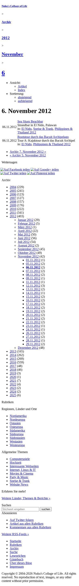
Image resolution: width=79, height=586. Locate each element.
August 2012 (26, 245)
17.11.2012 (33, 304)
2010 (13, 209)
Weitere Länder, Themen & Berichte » (26, 498)
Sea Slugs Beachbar (30, 121)
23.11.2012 (33, 325)
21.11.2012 (33, 318)
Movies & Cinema (21, 473)
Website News (19, 484)
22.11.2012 (33, 322)
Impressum (17, 566)
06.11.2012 (33, 267)
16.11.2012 (33, 300)
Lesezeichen (18, 555)
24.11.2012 (33, 329)
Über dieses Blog (21, 563)
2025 (13, 395)
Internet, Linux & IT (23, 470)
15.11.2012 (33, 296)
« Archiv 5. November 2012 (28, 155)
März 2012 (25, 227)
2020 (13, 377)
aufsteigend (25, 101)
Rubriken (16, 544)
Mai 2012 (24, 234)
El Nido (26, 128)
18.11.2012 (33, 307)
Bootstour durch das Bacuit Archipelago (43, 137)
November (12, 54)
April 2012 (25, 231)
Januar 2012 (25, 220)
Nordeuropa (17, 419)
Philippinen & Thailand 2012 (51, 144)
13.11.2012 (33, 289)
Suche (14, 552)
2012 (6, 38)
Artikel (22, 86)
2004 (13, 187)
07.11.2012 (33, 271)
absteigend (24, 97)
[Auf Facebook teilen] (15, 169)
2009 (13, 205)
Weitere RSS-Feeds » (15, 534)
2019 (13, 373)
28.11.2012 (33, 340)
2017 (13, 366)
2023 (13, 388)
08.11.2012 (33, 274)
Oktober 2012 (27, 252)
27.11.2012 (33, 336)
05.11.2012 (33, 263)
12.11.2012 (33, 285)
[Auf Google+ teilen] (45, 169)
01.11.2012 (33, 260)
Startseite (15, 541)
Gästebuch (16, 559)
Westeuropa (17, 445)
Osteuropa (16, 427)
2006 (13, 194)
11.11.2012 (33, 282)
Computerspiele (20, 459)
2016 (13, 362)
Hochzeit (15, 462)
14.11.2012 (33, 293)
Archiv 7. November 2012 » (28, 151)
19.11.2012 (33, 311)
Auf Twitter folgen (22, 520)
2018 (13, 369)
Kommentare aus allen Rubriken (30, 527)
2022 (13, 384)
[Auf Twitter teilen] (13, 173)
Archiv (6, 22)
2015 (13, 358)
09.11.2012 (33, 278)
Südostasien (17, 438)
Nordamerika (18, 416)
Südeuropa (16, 434)
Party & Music (19, 477)
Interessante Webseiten (24, 466)
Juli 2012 (24, 241)
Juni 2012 (24, 238)
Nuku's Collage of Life (14, 6)
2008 (13, 201)
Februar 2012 (26, 223)
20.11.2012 (33, 315)
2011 (13, 212)
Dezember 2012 (28, 347)
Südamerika (17, 430)
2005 (13, 190)
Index (21, 90)
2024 (13, 391)
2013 (13, 351)
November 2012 (28, 256)
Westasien (16, 441)
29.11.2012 (33, 344)
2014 (13, 355)
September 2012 (28, 249)
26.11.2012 (33, 333)
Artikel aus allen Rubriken (26, 523)
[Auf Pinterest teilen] (41, 173)
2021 (13, 380)
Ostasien (15, 423)
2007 (13, 198)
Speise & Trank (43, 128)
